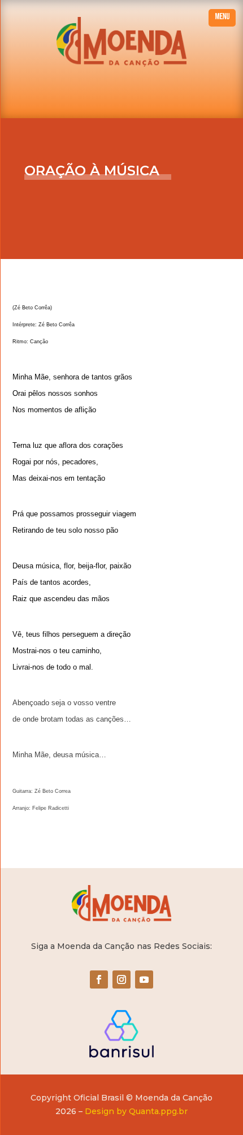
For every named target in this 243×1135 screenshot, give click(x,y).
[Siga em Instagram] (121, 979)
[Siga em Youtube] (144, 979)
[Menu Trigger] (222, 18)
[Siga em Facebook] (99, 979)
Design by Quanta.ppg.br (136, 1111)
